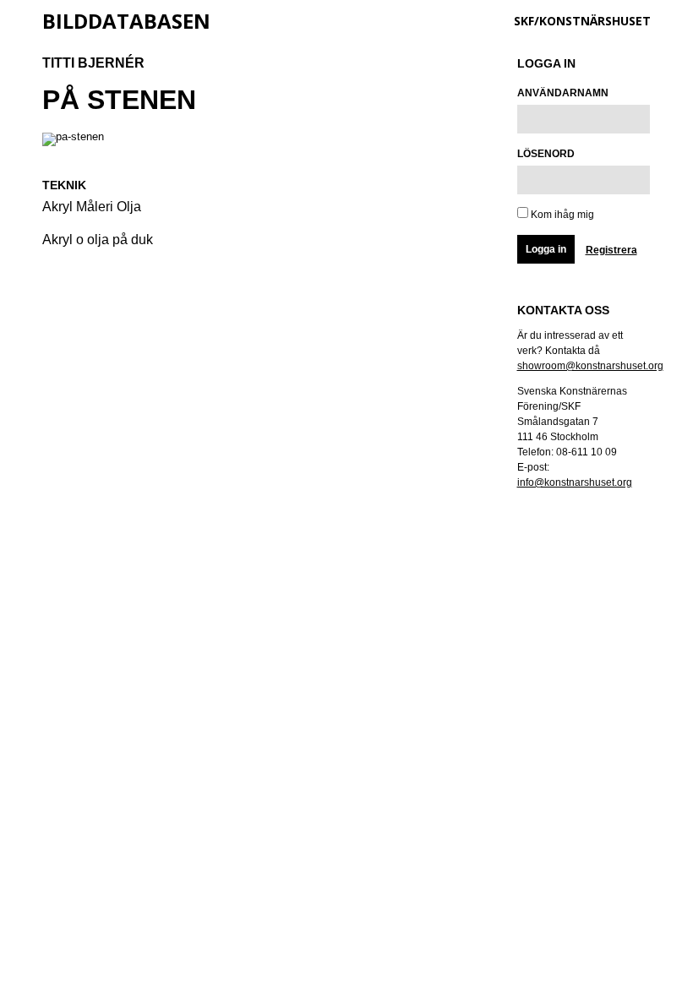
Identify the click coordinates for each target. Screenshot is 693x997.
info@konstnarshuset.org (574, 482)
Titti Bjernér (93, 63)
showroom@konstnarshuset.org (590, 366)
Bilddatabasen (126, 21)
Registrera (611, 250)
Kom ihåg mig (561, 215)
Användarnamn (562, 93)
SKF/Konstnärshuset (582, 21)
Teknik (64, 185)
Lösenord (546, 154)
